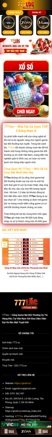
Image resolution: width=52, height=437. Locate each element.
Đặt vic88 (9, 32)
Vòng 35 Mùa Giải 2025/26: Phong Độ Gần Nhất (26, 268)
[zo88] (26, 431)
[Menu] (4, 5)
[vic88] (26, 424)
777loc (5, 315)
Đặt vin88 (43, 32)
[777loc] (26, 5)
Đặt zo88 (26, 32)
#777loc (19, 416)
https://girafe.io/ (22, 383)
